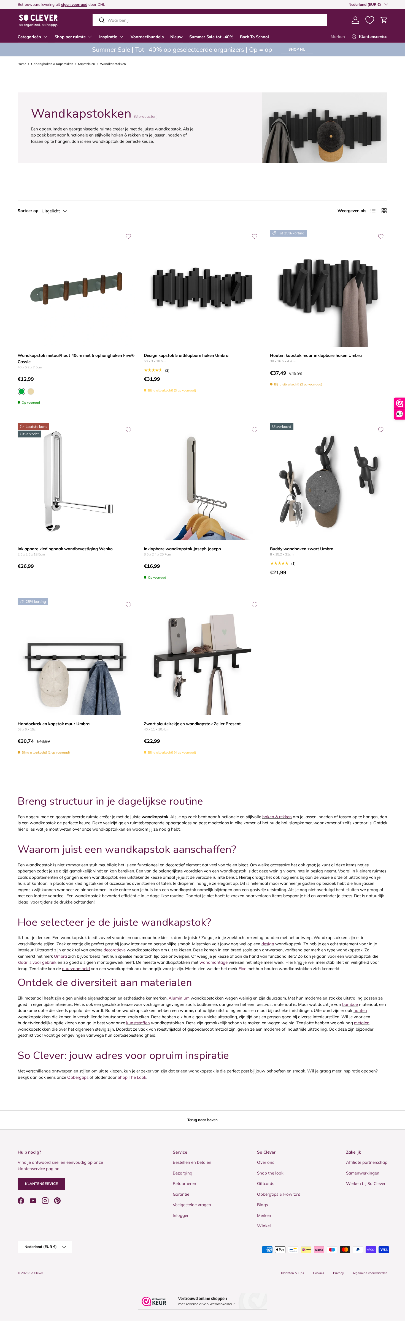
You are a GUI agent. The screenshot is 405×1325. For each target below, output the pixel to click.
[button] (384, 20)
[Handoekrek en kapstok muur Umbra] (76, 656)
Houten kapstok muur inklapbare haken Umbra (316, 355)
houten (360, 1010)
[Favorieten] (370, 20)
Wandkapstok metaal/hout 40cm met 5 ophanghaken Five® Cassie (76, 358)
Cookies (318, 1273)
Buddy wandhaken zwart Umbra (301, 548)
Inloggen (181, 1215)
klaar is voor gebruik (37, 962)
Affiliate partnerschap (366, 1162)
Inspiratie (108, 37)
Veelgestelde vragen (192, 1204)
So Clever (36, 1273)
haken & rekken (277, 816)
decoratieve (115, 949)
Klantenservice (41, 1183)
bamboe (350, 1004)
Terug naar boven (202, 1120)
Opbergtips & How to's (278, 1194)
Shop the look (270, 1173)
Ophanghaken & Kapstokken (52, 63)
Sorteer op (28, 210)
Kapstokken (86, 63)
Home (22, 63)
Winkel (264, 1225)
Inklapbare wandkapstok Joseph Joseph (182, 548)
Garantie (181, 1194)
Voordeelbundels (147, 37)
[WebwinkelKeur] (202, 1301)
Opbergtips (77, 1077)
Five (242, 968)
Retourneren (184, 1183)
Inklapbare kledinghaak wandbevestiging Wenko (65, 548)
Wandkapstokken (113, 63)
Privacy (338, 1273)
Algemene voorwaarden (370, 1273)
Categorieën (29, 37)
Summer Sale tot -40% (211, 37)
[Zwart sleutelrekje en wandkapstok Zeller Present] (202, 656)
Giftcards (265, 1183)
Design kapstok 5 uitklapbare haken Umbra (186, 355)
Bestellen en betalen (192, 1162)
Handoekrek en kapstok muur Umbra (54, 723)
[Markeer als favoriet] (128, 236)
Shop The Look (132, 1077)
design (267, 943)
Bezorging (182, 1173)
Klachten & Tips (292, 1273)
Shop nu (297, 49)
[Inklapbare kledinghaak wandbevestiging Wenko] (76, 481)
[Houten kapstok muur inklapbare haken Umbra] (328, 288)
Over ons (265, 1162)
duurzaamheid (76, 968)
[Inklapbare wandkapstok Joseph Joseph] (202, 481)
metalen (361, 1022)
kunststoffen (138, 1022)
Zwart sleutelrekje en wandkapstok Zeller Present (192, 723)
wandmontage (213, 962)
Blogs (262, 1204)
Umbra (60, 956)
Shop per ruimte (70, 37)
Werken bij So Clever (365, 1183)
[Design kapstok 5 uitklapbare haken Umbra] (202, 288)
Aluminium (179, 998)
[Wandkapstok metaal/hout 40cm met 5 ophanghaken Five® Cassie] (76, 288)
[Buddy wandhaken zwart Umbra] (328, 481)
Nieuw (176, 37)
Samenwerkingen (362, 1173)
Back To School (254, 37)
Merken (338, 36)
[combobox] (210, 20)
